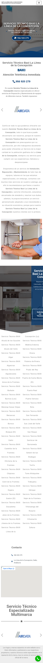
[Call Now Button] (38, 658)
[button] (2, 110)
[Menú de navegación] (39, 2)
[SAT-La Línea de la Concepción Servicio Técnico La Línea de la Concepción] (12, 2)
